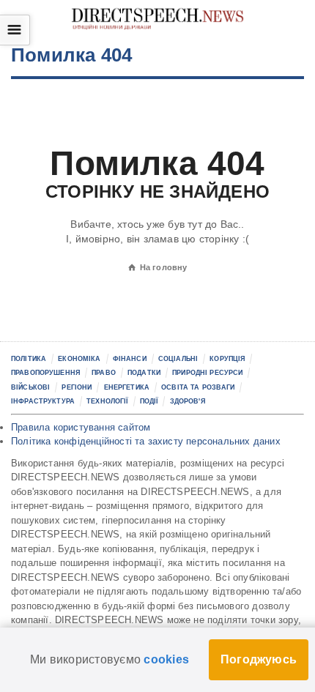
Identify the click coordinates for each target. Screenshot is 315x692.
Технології (106, 401)
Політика (28, 358)
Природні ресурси (207, 372)
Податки (143, 372)
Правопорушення (45, 372)
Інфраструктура (43, 401)
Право (104, 372)
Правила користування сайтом (80, 427)
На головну (158, 267)
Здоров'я (187, 401)
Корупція (227, 358)
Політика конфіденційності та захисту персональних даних (146, 441)
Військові (30, 387)
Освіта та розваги (197, 387)
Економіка (79, 358)
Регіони (77, 387)
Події (149, 401)
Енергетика (126, 387)
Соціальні (178, 358)
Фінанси (130, 358)
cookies (166, 659)
